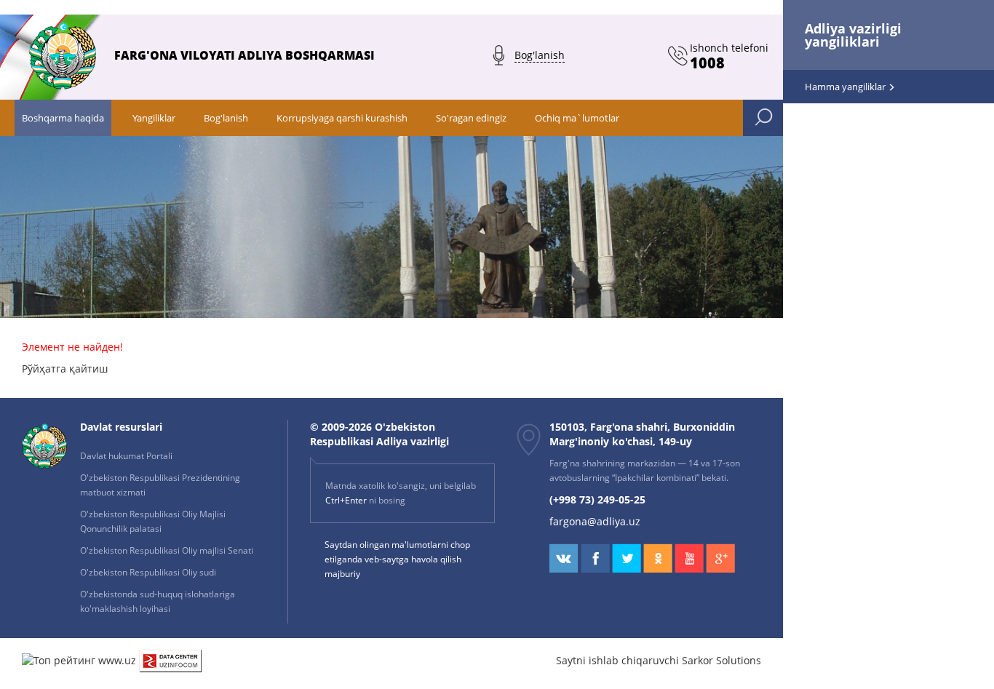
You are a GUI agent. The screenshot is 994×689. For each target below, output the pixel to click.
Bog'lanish (226, 117)
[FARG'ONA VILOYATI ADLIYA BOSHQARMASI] (237, 85)
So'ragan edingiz (471, 117)
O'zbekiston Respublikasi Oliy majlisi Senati (166, 550)
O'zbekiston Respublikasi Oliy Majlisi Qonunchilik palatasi (153, 521)
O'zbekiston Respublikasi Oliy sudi (148, 572)
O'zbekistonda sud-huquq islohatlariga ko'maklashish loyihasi (157, 601)
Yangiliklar (153, 117)
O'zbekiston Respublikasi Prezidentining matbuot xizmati (160, 484)
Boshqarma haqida (63, 117)
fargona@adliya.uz (594, 521)
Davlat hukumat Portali (126, 456)
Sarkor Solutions (721, 660)
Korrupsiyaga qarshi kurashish (342, 117)
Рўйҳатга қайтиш (65, 368)
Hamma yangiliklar (846, 86)
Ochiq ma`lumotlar (577, 117)
